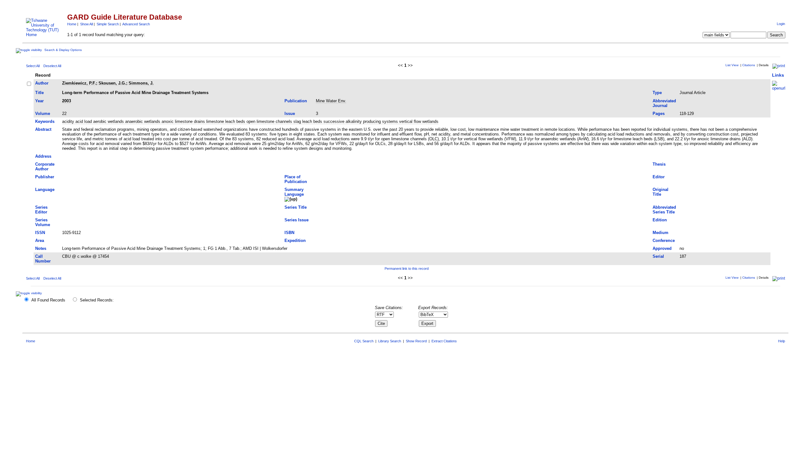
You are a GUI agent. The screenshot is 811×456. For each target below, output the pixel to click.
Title (39, 92)
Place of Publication (295, 179)
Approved (662, 248)
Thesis (659, 164)
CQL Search (364, 341)
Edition (660, 220)
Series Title (295, 207)
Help (781, 341)
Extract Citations (444, 341)
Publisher (44, 176)
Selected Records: (97, 300)
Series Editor (41, 209)
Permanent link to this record (407, 268)
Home (71, 24)
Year (39, 100)
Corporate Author (44, 166)
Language (44, 189)
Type (657, 92)
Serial (658, 256)
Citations (748, 65)
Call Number (43, 258)
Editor (659, 176)
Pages (659, 113)
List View (731, 65)
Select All (33, 66)
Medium (660, 232)
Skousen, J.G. (112, 83)
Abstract (43, 129)
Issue (289, 113)
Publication (295, 100)
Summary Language (294, 192)
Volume (42, 113)
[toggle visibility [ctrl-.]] (29, 293)
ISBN (289, 232)
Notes (40, 248)
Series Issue (296, 220)
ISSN (40, 232)
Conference (664, 240)
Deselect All (52, 66)
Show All (86, 24)
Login (781, 24)
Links (778, 75)
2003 (66, 100)
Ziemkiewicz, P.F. (79, 83)
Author (41, 83)
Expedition (295, 240)
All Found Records (48, 300)
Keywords (44, 121)
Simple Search (108, 24)
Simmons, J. (141, 83)
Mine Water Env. (331, 100)
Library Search (389, 341)
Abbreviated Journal (664, 103)
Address (43, 156)
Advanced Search (136, 24)
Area (39, 240)
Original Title (660, 192)
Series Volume (42, 222)
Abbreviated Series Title (664, 209)
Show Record (416, 341)
